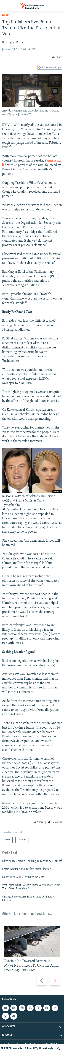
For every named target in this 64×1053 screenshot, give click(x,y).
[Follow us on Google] (30, 1008)
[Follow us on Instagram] (22, 1008)
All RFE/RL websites (12, 1048)
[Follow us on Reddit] (13, 1008)
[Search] (58, 1048)
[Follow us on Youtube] (5, 1008)
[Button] (57, 57)
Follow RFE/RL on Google (39, 1048)
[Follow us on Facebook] (46, 1008)
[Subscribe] (13, 1016)
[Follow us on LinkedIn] (55, 1008)
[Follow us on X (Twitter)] (38, 1008)
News (6, 15)
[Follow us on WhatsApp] (5, 1016)
